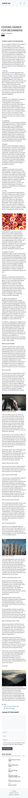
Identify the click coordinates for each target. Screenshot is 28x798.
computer (11, 74)
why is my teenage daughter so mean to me (14, 776)
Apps (3, 35)
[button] (20, 3)
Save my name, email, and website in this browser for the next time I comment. (14, 743)
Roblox (5, 275)
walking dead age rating (14, 781)
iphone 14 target (12, 785)
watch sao (6, 3)
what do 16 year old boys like (11, 706)
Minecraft (9, 91)
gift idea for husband (9, 708)
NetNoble (3, 33)
